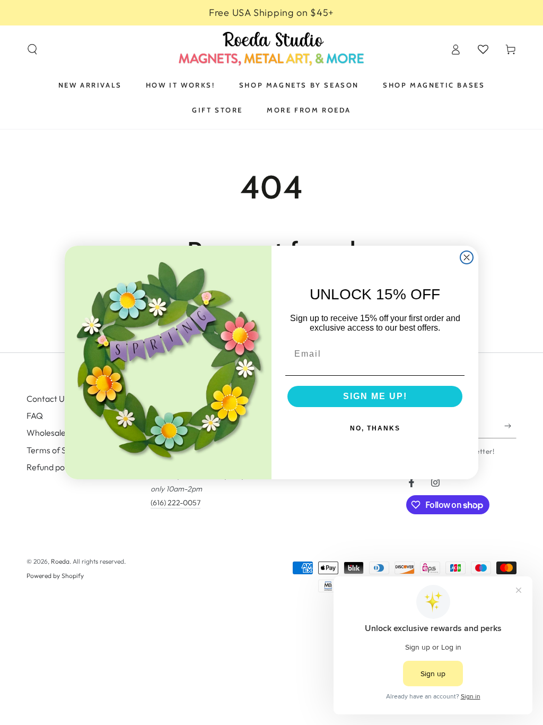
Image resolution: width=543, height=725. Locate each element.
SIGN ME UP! (375, 396)
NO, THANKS (375, 428)
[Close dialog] (466, 257)
